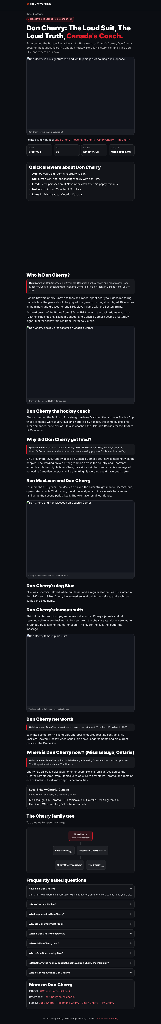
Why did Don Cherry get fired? (46, 923)
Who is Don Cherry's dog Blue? (46, 953)
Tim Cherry (123, 139)
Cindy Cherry (105, 139)
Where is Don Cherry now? (44, 943)
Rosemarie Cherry (83, 139)
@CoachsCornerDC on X (54, 991)
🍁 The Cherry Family (38, 3)
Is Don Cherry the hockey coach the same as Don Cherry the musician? (69, 962)
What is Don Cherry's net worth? (47, 933)
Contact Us (101, 1018)
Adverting (113, 1018)
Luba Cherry (62, 139)
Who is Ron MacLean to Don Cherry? (49, 972)
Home (29, 14)
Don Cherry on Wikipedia (59, 997)
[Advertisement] (80, 235)
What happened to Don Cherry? (46, 914)
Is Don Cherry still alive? (42, 904)
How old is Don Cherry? (42, 888)
